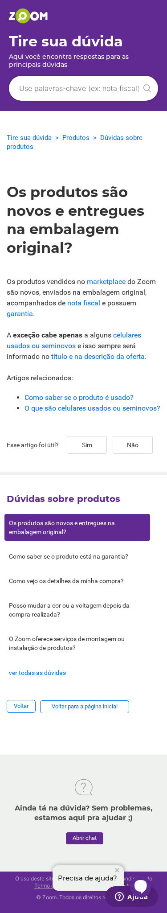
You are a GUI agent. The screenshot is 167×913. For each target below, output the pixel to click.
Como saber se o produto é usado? (79, 397)
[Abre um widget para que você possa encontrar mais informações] (131, 897)
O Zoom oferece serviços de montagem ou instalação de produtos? (67, 643)
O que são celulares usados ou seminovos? (92, 408)
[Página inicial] (28, 21)
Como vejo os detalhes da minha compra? (66, 580)
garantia (20, 313)
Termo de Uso (51, 885)
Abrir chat (85, 838)
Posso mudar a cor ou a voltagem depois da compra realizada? (69, 610)
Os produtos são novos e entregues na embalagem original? (62, 527)
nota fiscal (83, 303)
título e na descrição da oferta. (99, 356)
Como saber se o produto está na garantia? (68, 556)
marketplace (106, 281)
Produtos (76, 138)
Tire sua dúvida (29, 138)
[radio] (87, 445)
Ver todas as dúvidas (37, 672)
